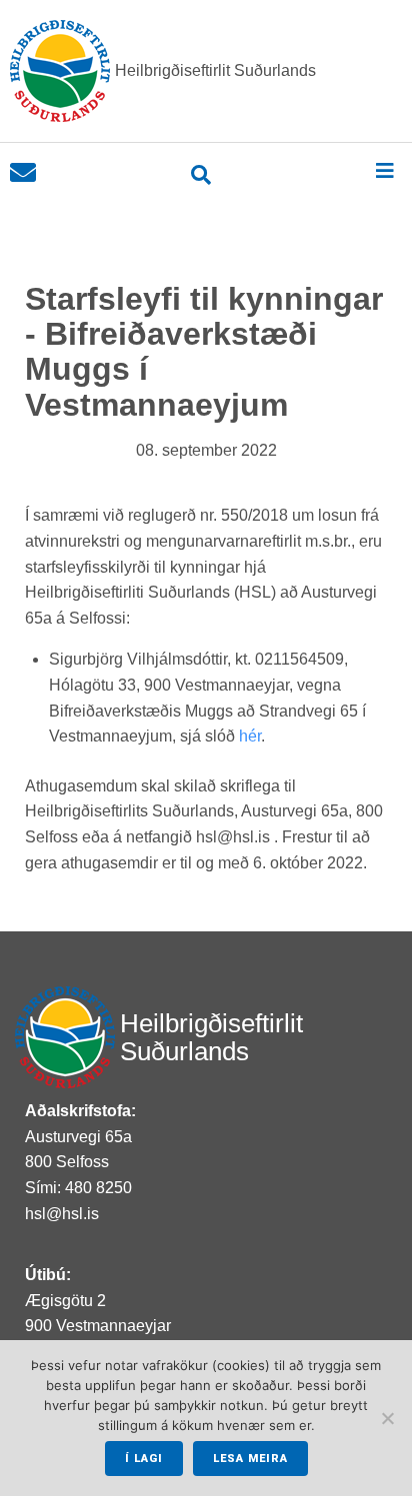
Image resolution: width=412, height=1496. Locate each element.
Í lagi (144, 1458)
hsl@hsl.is (62, 1213)
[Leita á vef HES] (201, 175)
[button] (384, 170)
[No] (387, 1418)
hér (250, 736)
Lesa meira (250, 1458)
